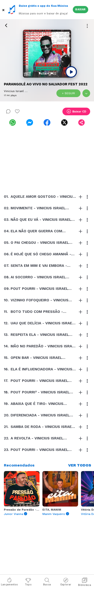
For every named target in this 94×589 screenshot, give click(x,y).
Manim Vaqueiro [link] (53, 514)
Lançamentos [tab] (9, 584)
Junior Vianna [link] (13, 514)
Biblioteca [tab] (84, 585)
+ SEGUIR (68, 93)
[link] (12, 122)
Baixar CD (79, 111)
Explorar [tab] (65, 584)
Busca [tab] (47, 584)
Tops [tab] (28, 584)
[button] (4, 9)
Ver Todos (79, 465)
